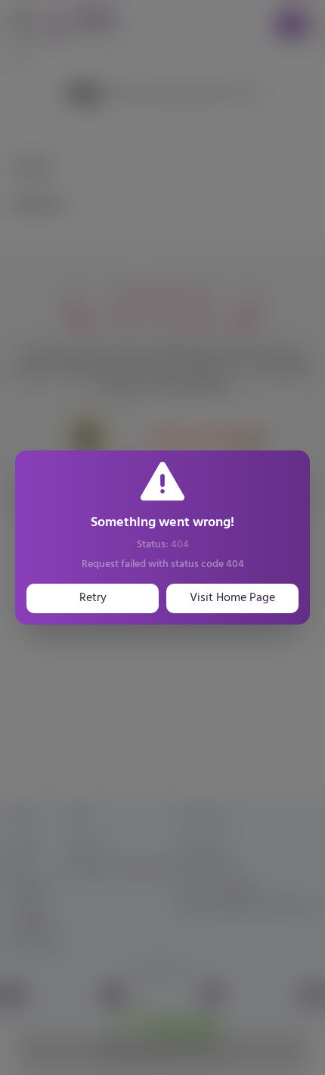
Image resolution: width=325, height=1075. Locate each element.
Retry (93, 598)
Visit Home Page (232, 598)
